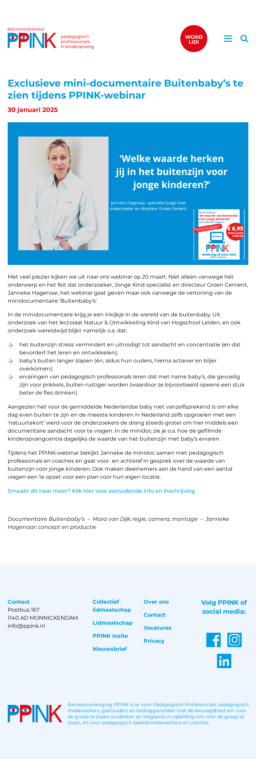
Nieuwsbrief (110, 649)
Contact (155, 615)
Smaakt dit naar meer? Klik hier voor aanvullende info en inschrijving (101, 491)
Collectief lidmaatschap (112, 606)
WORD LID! (194, 39)
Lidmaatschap (113, 623)
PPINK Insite (110, 636)
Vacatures (158, 628)
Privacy (154, 641)
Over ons (156, 602)
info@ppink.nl (26, 626)
